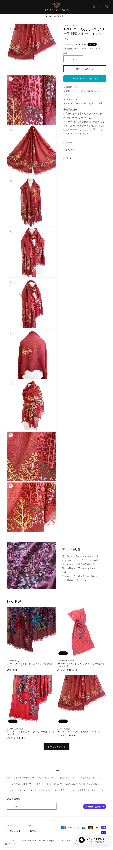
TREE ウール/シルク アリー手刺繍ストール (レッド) (79, 732)
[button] (6, 7)
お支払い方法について (47, 777)
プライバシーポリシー (24, 777)
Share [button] (69, 158)
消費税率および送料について (90, 790)
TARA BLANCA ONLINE (29, 841)
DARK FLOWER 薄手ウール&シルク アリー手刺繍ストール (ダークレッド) (31, 665)
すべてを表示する (56, 746)
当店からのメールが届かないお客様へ (82, 784)
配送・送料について (69, 777)
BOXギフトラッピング (33, 784)
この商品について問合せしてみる (84, 79)
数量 (65, 53)
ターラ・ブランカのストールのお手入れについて (52, 790)
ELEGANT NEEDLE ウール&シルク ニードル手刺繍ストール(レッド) (80, 665)
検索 (9, 777)
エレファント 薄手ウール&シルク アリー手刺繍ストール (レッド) (30, 733)
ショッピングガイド (18, 790)
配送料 (70, 48)
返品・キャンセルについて (93, 777)
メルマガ (16, 784)
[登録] (53, 806)
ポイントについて (54, 784)
